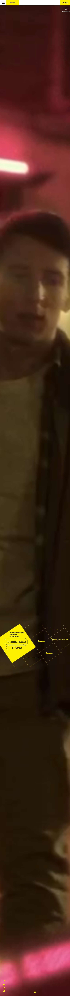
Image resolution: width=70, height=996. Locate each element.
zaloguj (65, 3)
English (12, 3)
